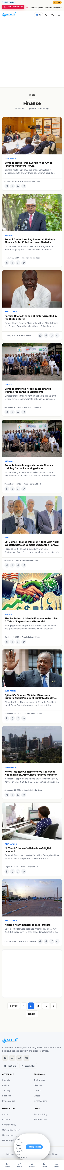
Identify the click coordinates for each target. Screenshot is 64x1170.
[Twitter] (12, 1058)
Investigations (40, 1101)
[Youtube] (19, 1058)
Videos (37, 1096)
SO (38, 15)
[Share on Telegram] (23, 186)
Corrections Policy (11, 1130)
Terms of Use (40, 1119)
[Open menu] (59, 15)
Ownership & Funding (12, 1140)
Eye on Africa (8, 1101)
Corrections (7, 1135)
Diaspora (38, 1085)
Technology (39, 1080)
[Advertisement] (32, 53)
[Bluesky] (5, 1058)
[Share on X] (18, 186)
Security (6, 1090)
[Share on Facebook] (12, 186)
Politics (5, 1085)
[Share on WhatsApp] (6, 186)
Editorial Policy (9, 1124)
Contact (6, 1119)
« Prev (14, 1005)
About (5, 1114)
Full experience (34, 1147)
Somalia (6, 1080)
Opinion (37, 1090)
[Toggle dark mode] (53, 15)
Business (6, 1096)
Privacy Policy (40, 1114)
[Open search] (46, 15)
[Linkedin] (26, 1058)
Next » (32, 1013)
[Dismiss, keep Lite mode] (46, 1146)
